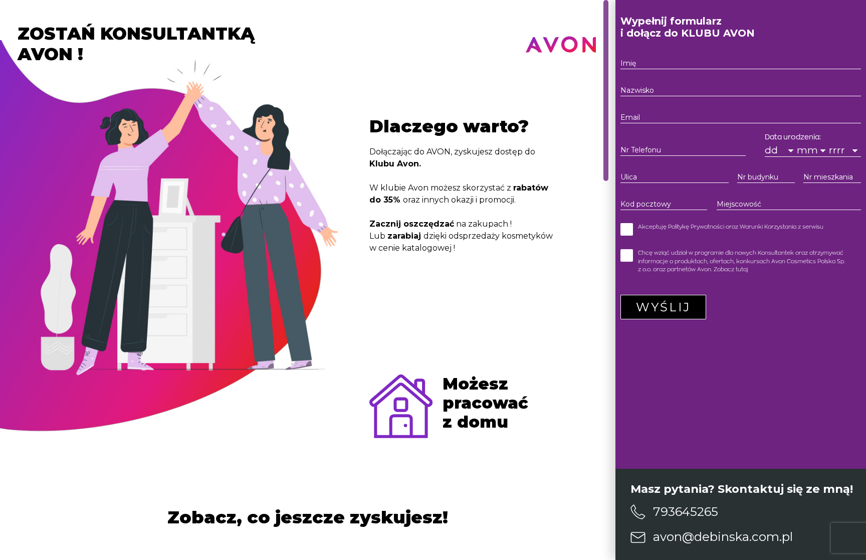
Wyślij (663, 307)
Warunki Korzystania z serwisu (781, 227)
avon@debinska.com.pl (723, 536)
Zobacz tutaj (731, 269)
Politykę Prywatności (696, 227)
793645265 (685, 511)
